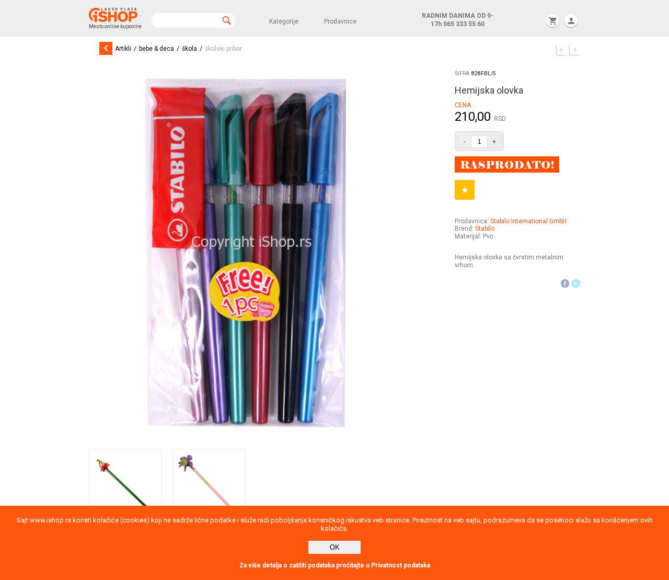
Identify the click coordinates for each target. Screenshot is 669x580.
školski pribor (223, 48)
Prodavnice (340, 21)
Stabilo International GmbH (528, 221)
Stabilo (484, 228)
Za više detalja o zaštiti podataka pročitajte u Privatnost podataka (334, 565)
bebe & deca (156, 48)
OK (335, 547)
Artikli (123, 48)
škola (189, 48)
